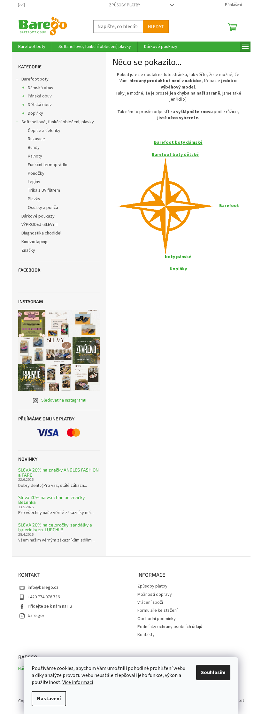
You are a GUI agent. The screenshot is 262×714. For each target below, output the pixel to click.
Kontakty (146, 635)
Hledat (156, 26)
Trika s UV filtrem (44, 190)
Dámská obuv (40, 88)
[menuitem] (32, 47)
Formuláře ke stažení (157, 610)
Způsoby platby (124, 5)
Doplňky (35, 113)
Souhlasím (213, 672)
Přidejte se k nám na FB (50, 606)
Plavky (34, 199)
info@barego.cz (43, 587)
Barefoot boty (35, 79)
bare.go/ (36, 615)
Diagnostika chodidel (41, 233)
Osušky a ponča (43, 207)
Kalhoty (35, 156)
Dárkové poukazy (38, 216)
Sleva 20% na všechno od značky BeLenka (51, 500)
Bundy (34, 147)
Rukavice (36, 139)
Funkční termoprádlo (47, 165)
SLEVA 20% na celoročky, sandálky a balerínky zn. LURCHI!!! (55, 527)
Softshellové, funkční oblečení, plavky (57, 122)
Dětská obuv (40, 105)
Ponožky (36, 173)
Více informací (77, 682)
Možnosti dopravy (154, 594)
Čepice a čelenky (44, 130)
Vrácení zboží (150, 602)
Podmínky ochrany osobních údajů (169, 627)
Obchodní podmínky (156, 619)
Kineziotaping (34, 242)
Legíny (34, 182)
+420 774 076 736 (44, 597)
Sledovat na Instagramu (63, 400)
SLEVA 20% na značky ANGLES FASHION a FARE (58, 472)
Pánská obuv (40, 96)
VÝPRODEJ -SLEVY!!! (39, 224)
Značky (28, 250)
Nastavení (49, 698)
